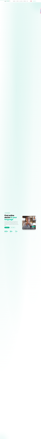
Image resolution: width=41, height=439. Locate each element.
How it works (13, 227)
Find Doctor (7, 227)
